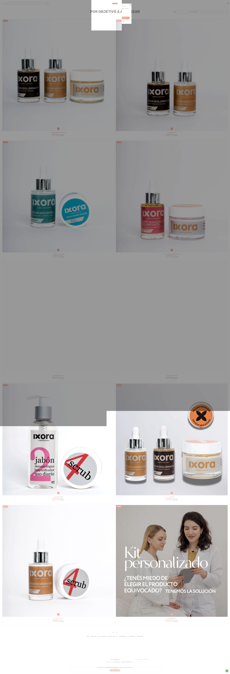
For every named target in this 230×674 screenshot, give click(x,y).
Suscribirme (123, 18)
